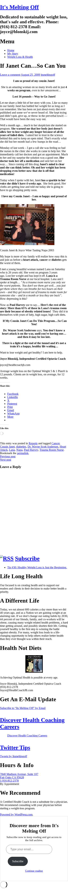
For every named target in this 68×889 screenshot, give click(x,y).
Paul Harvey (31, 449)
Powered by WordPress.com (16, 814)
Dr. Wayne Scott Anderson (43, 446)
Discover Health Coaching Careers (27, 735)
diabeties (21, 446)
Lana (12, 449)
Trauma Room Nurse (52, 449)
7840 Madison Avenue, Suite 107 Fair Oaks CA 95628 (19, 776)
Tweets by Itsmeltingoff (13, 756)
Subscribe (27, 558)
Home (10, 50)
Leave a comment (10, 74)
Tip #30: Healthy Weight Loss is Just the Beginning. (37, 567)
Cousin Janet (7, 446)
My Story (12, 53)
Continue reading (34, 871)
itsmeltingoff (48, 74)
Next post (5, 459)
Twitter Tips (15, 747)
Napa (19, 449)
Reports (33, 443)
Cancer (55, 443)
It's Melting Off (19, 7)
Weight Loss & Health (20, 56)
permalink (22, 453)
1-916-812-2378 (9, 780)
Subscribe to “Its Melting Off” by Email (23, 708)
